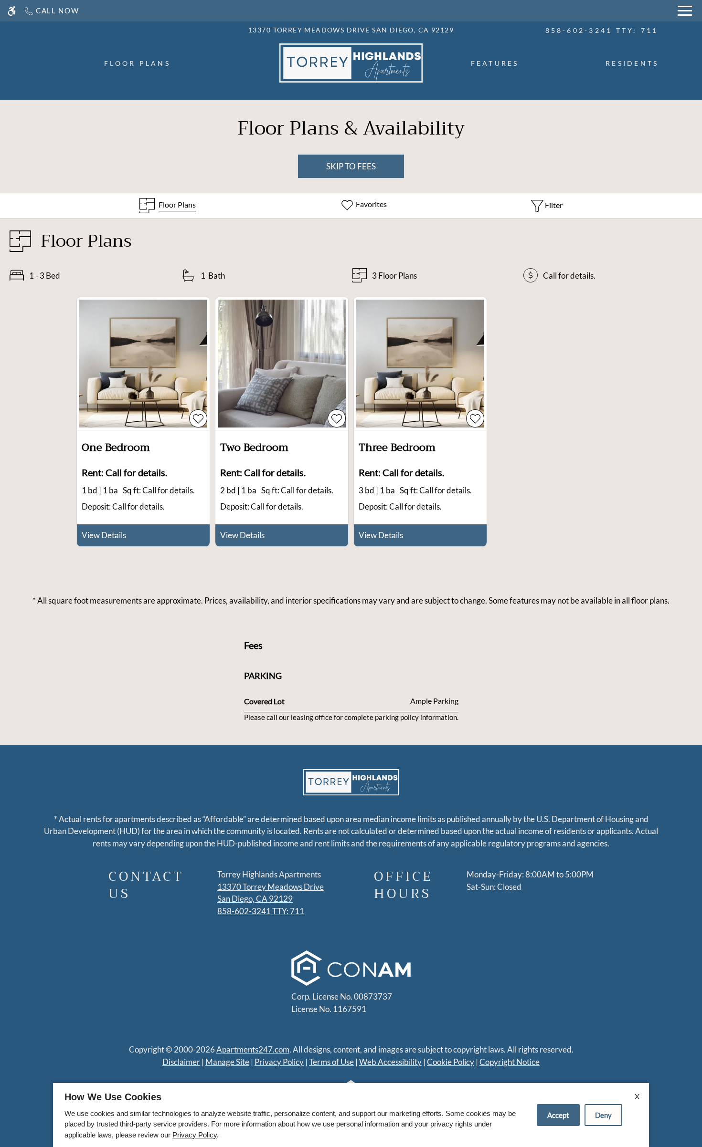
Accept (558, 1115)
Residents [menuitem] (632, 63)
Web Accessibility (390, 1062)
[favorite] (198, 418)
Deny (603, 1115)
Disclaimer (181, 1062)
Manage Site (227, 1062)
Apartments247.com (252, 1049)
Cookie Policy (450, 1062)
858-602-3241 (602, 30)
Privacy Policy (279, 1062)
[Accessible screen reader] (11, 10)
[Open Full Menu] (684, 10)
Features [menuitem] (495, 63)
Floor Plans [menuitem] (137, 63)
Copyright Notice (509, 1062)
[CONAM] (351, 970)
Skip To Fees (351, 166)
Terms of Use (331, 1062)
